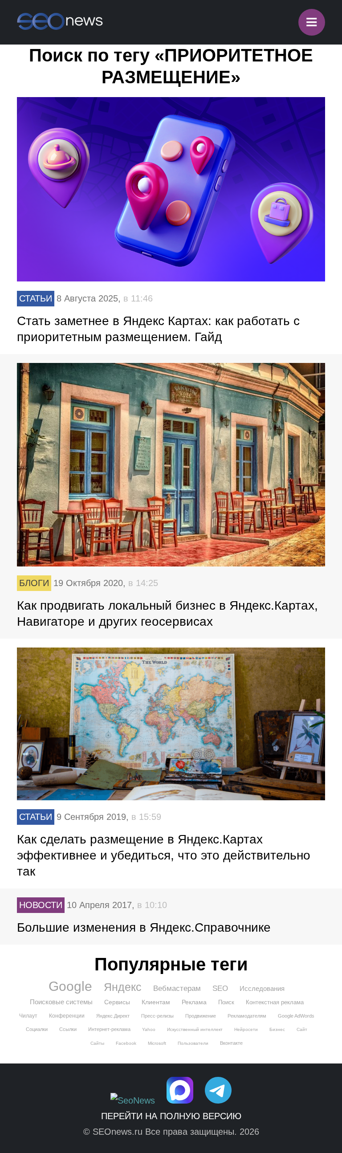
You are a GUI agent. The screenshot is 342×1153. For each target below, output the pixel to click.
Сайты (97, 1043)
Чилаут (28, 1016)
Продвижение (200, 1016)
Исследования (262, 988)
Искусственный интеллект (195, 1029)
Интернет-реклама (109, 1029)
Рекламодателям (247, 1016)
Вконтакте (231, 1043)
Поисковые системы (61, 1002)
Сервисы (117, 1002)
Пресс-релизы (157, 1016)
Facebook (126, 1043)
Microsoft (157, 1043)
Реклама (194, 1002)
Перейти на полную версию (171, 1116)
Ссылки (68, 1029)
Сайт (302, 1029)
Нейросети (246, 1029)
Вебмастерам (177, 988)
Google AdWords (296, 1016)
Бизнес (277, 1029)
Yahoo (148, 1029)
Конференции (67, 1016)
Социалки (37, 1029)
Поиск (226, 1002)
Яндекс (123, 987)
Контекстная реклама (275, 1002)
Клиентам (156, 1002)
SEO (220, 988)
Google (70, 986)
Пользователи (193, 1043)
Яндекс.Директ (113, 1016)
